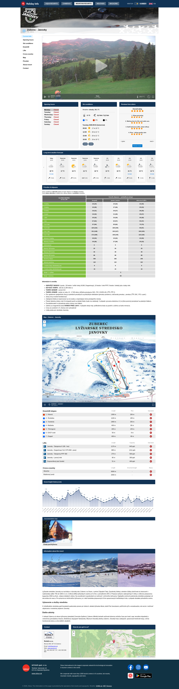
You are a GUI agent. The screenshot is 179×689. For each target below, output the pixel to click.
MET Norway (107, 686)
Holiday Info (28, 2)
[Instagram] (138, 667)
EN (155, 3)
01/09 (85, 144)
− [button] (73, 635)
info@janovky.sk (53, 646)
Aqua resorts (51, 3)
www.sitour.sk (37, 673)
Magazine (114, 3)
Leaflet (138, 656)
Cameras (67, 3)
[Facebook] (131, 667)
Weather (100, 3)
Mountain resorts (84, 3)
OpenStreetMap (145, 656)
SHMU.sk (99, 686)
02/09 (91, 144)
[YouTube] (146, 667)
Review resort (137, 146)
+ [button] (73, 632)
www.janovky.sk (52, 648)
